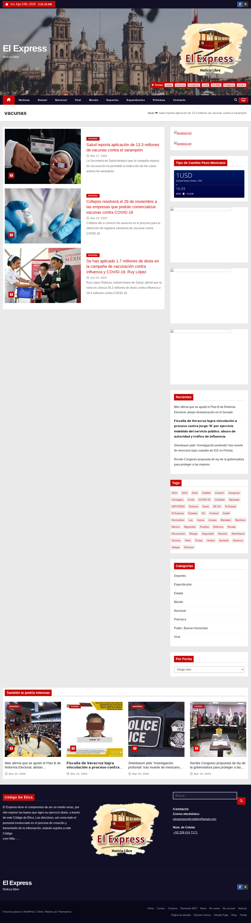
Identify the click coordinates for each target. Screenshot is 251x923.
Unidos (211, 540)
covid (205, 85)
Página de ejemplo (181, 915)
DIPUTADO (178, 506)
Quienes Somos (202, 915)
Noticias (24, 99)
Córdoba (216, 85)
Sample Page (221, 915)
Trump (198, 540)
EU (203, 513)
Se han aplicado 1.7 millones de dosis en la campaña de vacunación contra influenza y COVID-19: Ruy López (122, 266)
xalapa (168, 85)
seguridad (208, 533)
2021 (175, 492)
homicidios (178, 520)
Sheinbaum (238, 533)
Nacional (61, 99)
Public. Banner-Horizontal (191, 628)
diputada (234, 499)
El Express (25, 48)
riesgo (193, 533)
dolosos (193, 506)
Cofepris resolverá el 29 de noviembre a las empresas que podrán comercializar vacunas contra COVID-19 (121, 207)
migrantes (190, 526)
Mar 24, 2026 (17, 773)
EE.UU (217, 506)
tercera (176, 540)
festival (213, 513)
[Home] (9, 100)
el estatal (230, 506)
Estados (193, 513)
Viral (78, 99)
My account (229, 908)
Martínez (240, 520)
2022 (185, 492)
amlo (195, 492)
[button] (235, 99)
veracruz (180, 85)
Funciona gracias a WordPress (19, 911)
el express (193, 85)
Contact (161, 908)
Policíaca (159, 99)
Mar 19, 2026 (202, 773)
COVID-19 (204, 499)
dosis (205, 506)
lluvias (212, 520)
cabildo (206, 492)
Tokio (188, 540)
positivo (204, 526)
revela (231, 526)
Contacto (179, 99)
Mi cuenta (214, 908)
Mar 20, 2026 (140, 773)
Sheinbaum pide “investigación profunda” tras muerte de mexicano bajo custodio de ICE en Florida (154, 767)
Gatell (226, 513)
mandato (226, 520)
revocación (178, 533)
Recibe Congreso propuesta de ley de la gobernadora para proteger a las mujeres (217, 767)
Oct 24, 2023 (98, 277)
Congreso (229, 85)
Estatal (42, 99)
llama (200, 520)
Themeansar (64, 911)
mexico (241, 85)
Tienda (243, 915)
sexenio (222, 533)
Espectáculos (136, 99)
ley (191, 520)
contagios (177, 499)
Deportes (112, 99)
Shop (234, 915)
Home (151, 908)
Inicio (151, 112)
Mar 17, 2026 (98, 155)
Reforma (218, 526)
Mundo (93, 99)
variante (224, 540)
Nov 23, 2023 (98, 218)
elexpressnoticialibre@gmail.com (194, 819)
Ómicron (189, 547)
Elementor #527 (188, 908)
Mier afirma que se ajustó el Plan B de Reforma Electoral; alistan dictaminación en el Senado (33, 767)
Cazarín (219, 492)
